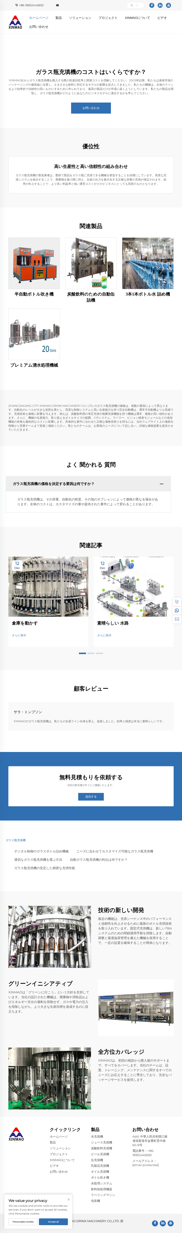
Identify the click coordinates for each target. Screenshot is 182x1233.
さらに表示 (19, 635)
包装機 (95, 1201)
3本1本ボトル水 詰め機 (148, 294)
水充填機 (97, 1136)
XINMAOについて (137, 18)
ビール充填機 (100, 1154)
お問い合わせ (38, 26)
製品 (58, 18)
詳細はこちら (34, 263)
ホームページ (38, 18)
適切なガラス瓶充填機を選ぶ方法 (38, 860)
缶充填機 (97, 1160)
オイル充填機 (100, 1171)
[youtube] (168, 5)
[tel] (177, 602)
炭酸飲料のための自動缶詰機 (91, 297)
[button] (82, 653)
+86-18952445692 (31, 5)
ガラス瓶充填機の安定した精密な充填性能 (44, 868)
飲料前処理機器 (101, 1189)
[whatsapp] (177, 610)
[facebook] (151, 5)
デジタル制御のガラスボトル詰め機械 (41, 851)
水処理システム (101, 1183)
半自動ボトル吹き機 (34, 294)
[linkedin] (160, 5)
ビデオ (162, 18)
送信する (91, 796)
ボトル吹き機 (100, 1177)
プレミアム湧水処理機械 (34, 365)
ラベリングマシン (103, 1195)
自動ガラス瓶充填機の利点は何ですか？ (99, 860)
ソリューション (80, 18)
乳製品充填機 (100, 1165)
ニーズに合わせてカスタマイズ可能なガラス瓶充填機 (114, 851)
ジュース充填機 (101, 1142)
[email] (177, 619)
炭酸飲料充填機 (101, 1148)
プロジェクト (108, 18)
